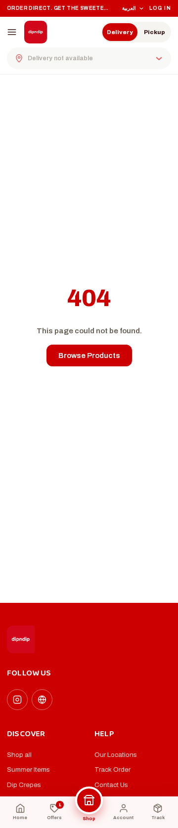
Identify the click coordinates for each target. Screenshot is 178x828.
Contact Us (111, 785)
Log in (160, 8)
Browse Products (89, 355)
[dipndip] (35, 32)
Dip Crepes (24, 785)
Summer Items (28, 769)
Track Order (112, 769)
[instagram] (17, 699)
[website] (42, 699)
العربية (129, 8)
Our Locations (115, 754)
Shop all (19, 754)
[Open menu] (11, 32)
